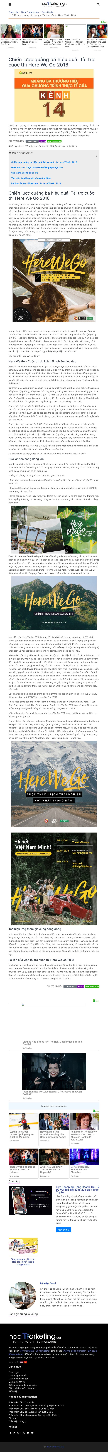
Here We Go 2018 (54, 141)
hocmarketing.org (55, 1446)
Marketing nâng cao (18, 1378)
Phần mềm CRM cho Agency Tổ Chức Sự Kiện (31, 1408)
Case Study (47, 12)
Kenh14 (43, 141)
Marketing (34, 12)
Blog (23, 12)
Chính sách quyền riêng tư (22, 1388)
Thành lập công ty (18, 1421)
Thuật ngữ (14, 1372)
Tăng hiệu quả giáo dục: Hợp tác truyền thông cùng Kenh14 (23, 1262)
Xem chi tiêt (64, 1230)
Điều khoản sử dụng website (23, 1385)
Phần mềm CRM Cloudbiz (21, 1402)
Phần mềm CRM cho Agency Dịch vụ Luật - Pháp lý (34, 1415)
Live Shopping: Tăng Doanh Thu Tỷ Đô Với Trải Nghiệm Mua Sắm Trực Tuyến (77, 1189)
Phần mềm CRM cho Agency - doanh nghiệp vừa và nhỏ (36, 1405)
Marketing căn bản (18, 1375)
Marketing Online (17, 1381)
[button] (96, 156)
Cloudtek (13, 1418)
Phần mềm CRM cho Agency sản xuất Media (31, 1411)
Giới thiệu (13, 1391)
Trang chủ (13, 12)
